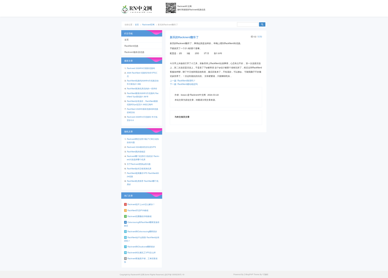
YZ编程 (265, 274)
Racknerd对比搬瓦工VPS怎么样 (141, 252)
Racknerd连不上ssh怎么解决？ (141, 204)
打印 (260, 36)
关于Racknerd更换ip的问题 (139, 163)
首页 (137, 24)
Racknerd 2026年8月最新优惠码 (141, 68)
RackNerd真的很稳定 (136, 151)
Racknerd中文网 (136, 9)
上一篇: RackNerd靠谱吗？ (183, 80)
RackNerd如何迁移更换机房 (139, 168)
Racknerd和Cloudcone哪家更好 (141, 246)
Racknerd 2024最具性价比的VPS (141, 147)
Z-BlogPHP (248, 274)
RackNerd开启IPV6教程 (137, 210)
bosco (184, 94)
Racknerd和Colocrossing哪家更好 (142, 231)
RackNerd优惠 (131, 45)
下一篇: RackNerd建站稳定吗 (184, 83)
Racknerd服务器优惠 (134, 52)
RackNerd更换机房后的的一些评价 (142, 88)
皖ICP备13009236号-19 (174, 274)
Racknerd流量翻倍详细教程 (139, 216)
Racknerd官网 (148, 24)
